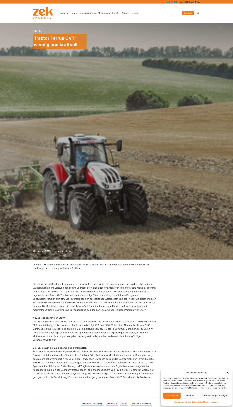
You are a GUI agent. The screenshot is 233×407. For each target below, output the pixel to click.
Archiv (37, 31)
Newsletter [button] (188, 13)
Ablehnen (190, 395)
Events (115, 13)
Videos (135, 13)
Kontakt (125, 13)
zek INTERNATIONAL (190, 2)
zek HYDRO (172, 2)
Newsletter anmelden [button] (141, 403)
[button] (227, 372)
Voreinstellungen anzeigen (214, 395)
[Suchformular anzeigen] (197, 13)
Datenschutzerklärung (182, 402)
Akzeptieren (172, 395)
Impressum (214, 402)
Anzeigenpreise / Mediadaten (95, 13)
